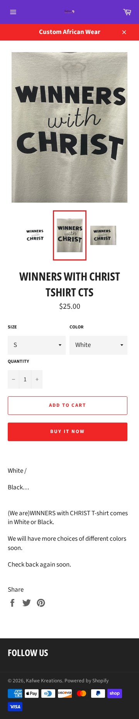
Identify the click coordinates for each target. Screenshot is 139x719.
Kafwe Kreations (44, 680)
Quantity (18, 362)
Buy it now (67, 431)
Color (76, 327)
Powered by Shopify (86, 680)
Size (12, 327)
